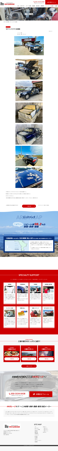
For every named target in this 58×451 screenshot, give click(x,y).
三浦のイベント (46, 430)
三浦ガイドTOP (29, 366)
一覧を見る (12, 358)
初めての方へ (23, 5)
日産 (21, 32)
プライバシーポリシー (38, 440)
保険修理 (33, 5)
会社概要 (56, 5)
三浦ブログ (44, 432)
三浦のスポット (46, 429)
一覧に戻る (29, 206)
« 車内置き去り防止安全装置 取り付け (12, 205)
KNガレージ (27, 445)
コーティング (47, 5)
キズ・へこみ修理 (28, 5)
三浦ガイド (44, 426)
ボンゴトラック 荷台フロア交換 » (43, 205)
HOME (18, 5)
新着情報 (36, 441)
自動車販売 (42, 5)
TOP (35, 426)
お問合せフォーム (52, 2)
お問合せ (36, 439)
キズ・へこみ (8, 26)
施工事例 (52, 5)
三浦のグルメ (46, 428)
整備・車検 (37, 5)
